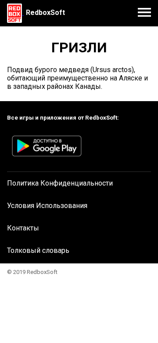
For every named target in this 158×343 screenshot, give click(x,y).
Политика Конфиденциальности (60, 183)
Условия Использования (47, 205)
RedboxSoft (45, 12)
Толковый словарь (38, 250)
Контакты (23, 228)
